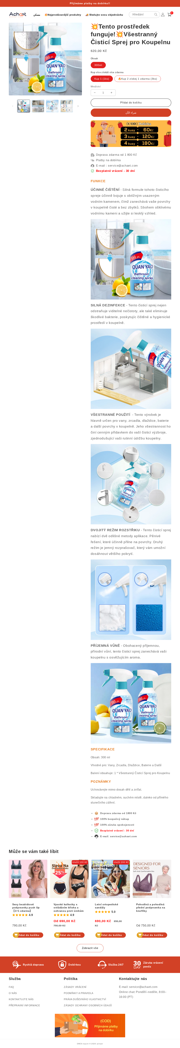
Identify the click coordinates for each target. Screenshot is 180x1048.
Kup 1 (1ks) (101, 78)
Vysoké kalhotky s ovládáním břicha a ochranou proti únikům (69, 907)
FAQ (11, 987)
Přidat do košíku (28, 935)
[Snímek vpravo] (78, 106)
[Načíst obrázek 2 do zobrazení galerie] (38, 106)
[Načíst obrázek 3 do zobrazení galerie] (52, 106)
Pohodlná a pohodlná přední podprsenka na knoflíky (150, 907)
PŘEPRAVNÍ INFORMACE (24, 1005)
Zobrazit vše (90, 947)
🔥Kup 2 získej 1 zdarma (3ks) (137, 78)
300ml (98, 65)
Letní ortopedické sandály (106, 906)
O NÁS (13, 993)
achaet (100, 1044)
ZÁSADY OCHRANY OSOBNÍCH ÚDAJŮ (88, 1005)
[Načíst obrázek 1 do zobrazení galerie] (23, 106)
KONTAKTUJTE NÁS (21, 999)
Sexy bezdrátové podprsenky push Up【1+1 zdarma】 (26, 907)
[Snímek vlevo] (13, 106)
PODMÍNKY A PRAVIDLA (78, 993)
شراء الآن (131, 112)
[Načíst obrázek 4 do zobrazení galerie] (66, 106)
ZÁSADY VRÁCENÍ (75, 987)
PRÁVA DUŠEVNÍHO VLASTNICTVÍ (85, 999)
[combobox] (144, 15)
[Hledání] (156, 15)
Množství (96, 86)
